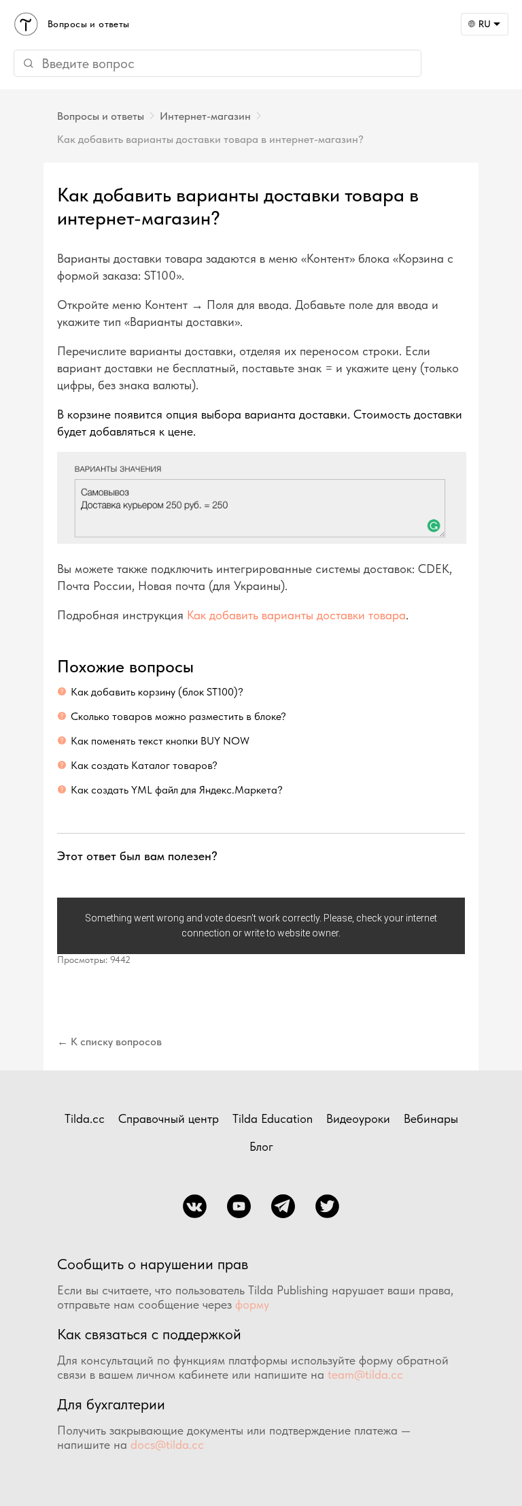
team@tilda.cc (365, 1374)
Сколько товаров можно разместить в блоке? (178, 716)
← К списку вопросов (109, 1041)
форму (252, 1304)
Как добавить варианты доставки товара (296, 615)
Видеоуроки (358, 1118)
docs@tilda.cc (167, 1444)
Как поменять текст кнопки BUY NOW (160, 740)
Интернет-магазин (205, 116)
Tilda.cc (85, 1118)
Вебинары (431, 1118)
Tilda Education (272, 1118)
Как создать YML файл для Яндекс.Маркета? (177, 789)
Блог (261, 1146)
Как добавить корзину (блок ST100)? (157, 691)
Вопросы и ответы (100, 116)
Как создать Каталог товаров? (144, 765)
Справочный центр (168, 1118)
